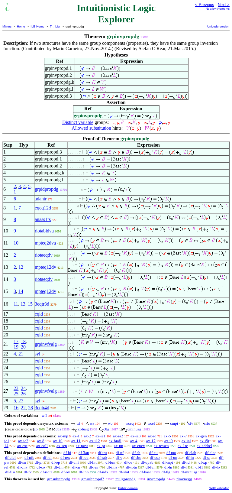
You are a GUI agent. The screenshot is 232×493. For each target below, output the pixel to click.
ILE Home (37, 26)
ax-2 (87, 436)
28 (30, 407)
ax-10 (58, 441)
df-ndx (103, 472)
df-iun (110, 462)
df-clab (190, 452)
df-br (128, 462)
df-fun (151, 467)
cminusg (134, 429)
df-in (190, 457)
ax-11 (76, 441)
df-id (186, 462)
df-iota (131, 467)
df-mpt (167, 462)
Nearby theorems (218, 8)
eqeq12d (43, 207)
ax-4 (133, 441)
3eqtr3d (42, 304)
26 (23, 393)
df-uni (74, 462)
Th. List (55, 26)
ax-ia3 (135, 436)
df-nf (120, 452)
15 (30, 304)
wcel (151, 423)
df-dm (58, 467)
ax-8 (40, 441)
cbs (58, 429)
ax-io (152, 436)
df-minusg (189, 472)
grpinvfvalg (46, 344)
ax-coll (42, 445)
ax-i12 (94, 441)
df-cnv (22, 467)
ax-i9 (168, 441)
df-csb (155, 457)
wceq (129, 423)
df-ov (65, 472)
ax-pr (101, 445)
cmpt (174, 423)
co (36, 429)
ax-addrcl (204, 445)
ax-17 (151, 441)
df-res (93, 467)
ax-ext (22, 445)
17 (16, 341)
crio (207, 423)
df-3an (84, 452)
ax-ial (186, 441)
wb (110, 423)
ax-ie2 (23, 441)
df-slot (124, 472)
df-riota (46, 472)
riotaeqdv (44, 255)
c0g (106, 429)
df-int (92, 462)
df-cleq (211, 452)
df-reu (84, 457)
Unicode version (218, 26)
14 (20, 291)
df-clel (10, 457)
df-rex (65, 457)
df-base (145, 472)
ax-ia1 (100, 436)
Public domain (128, 488)
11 (16, 304)
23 (16, 388)
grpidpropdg (46, 189)
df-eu (153, 452)
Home (21, 26)
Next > (224, 4)
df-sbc (136, 457)
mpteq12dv (45, 267)
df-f (184, 467)
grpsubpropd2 (92, 479)
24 (23, 388)
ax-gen (201, 436)
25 (16, 393)
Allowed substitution (91, 128)
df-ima (112, 467)
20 (23, 346)
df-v (119, 457)
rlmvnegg (184, 479)
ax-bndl (115, 441)
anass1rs (43, 219)
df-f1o (10, 472)
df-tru (102, 452)
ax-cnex (138, 445)
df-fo (216, 467)
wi (78, 423)
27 (20, 400)
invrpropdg (156, 479)
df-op (55, 462)
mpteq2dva (45, 242)
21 (20, 353)
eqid (39, 313)
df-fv (28, 472)
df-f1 (199, 467)
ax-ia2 (118, 436)
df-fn (168, 467)
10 (16, 242)
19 (16, 346)
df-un (173, 457)
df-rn (76, 467)
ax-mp (63, 436)
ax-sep (61, 445)
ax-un (118, 445)
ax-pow (82, 445)
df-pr (39, 462)
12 (20, 267)
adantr (41, 198)
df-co (41, 467)
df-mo (171, 452)
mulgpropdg (125, 479)
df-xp (202, 462)
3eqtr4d (42, 407)
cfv (190, 423)
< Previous (204, 4)
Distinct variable (77, 122)
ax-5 (167, 436)
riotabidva (44, 230)
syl (37, 353)
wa (92, 423)
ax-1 (76, 436)
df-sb (136, 452)
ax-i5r (204, 441)
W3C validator (219, 488)
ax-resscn (161, 445)
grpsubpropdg (58, 479)
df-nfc (29, 457)
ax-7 (183, 436)
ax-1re (183, 445)
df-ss (206, 457)
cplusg (83, 429)
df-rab (102, 457)
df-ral (47, 457)
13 (23, 304)
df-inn (84, 472)
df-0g (166, 472)
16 (16, 407)
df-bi (67, 452)
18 (23, 341)
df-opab (147, 462)
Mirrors (6, 26)
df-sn (22, 462)
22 (23, 407)
